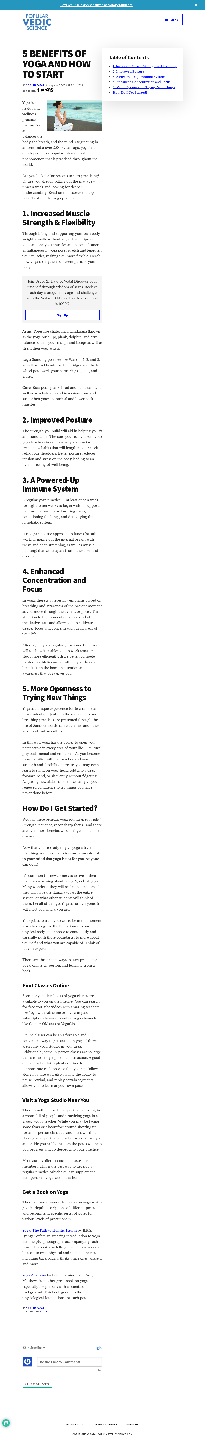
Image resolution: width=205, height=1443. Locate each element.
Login (97, 1348)
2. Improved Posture (128, 71)
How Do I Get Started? (130, 93)
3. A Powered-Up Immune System (139, 77)
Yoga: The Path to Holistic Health (49, 1230)
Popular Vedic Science (52, 22)
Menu (174, 20)
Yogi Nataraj (35, 85)
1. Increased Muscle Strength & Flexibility (145, 66)
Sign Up (62, 315)
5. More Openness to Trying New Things (144, 87)
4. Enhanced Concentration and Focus (141, 82)
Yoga (43, 1311)
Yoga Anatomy (34, 1275)
